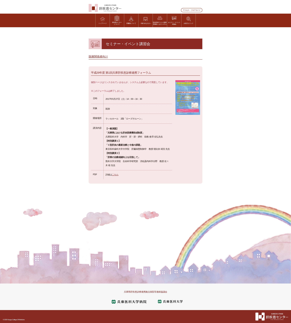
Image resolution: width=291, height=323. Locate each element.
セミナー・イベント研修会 (174, 23)
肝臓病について (131, 23)
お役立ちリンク (188, 23)
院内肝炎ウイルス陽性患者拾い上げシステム (160, 23)
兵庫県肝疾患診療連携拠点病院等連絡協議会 (145, 292)
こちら (115, 174)
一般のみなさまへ (145, 23)
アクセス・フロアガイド (191, 10)
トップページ (102, 23)
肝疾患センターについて (117, 23)
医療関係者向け (98, 56)
